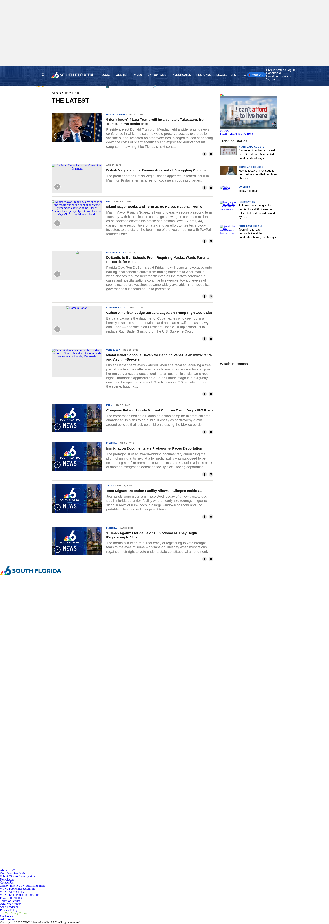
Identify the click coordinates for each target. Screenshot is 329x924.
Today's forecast (249, 190)
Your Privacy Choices (16, 913)
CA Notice (6, 916)
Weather (122, 74)
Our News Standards (12, 873)
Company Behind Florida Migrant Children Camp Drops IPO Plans (159, 410)
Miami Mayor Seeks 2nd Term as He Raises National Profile (154, 207)
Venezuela (113, 350)
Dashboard (273, 73)
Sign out (271, 79)
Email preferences (278, 76)
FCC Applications (11, 897)
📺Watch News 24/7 (117, 86)
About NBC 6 (8, 870)
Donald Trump (115, 114)
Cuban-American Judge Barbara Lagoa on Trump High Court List (159, 313)
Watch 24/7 (257, 74)
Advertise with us (10, 904)
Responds (203, 74)
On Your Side (157, 74)
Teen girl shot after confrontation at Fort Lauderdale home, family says (257, 233)
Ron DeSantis (115, 252)
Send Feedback (9, 907)
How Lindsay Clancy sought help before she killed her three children (258, 174)
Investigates (181, 74)
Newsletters (226, 74)
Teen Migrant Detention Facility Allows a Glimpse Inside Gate (155, 491)
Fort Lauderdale (251, 226)
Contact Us (7, 882)
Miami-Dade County (251, 147)
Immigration (247, 202)
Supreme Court (116, 307)
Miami (109, 201)
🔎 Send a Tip (161, 86)
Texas (110, 485)
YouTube (69, 86)
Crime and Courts (251, 167)
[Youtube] (107, 867)
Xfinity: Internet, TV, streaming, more (22, 885)
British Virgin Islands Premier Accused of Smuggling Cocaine (156, 170)
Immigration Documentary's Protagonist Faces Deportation (154, 448)
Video (138, 74)
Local (106, 74)
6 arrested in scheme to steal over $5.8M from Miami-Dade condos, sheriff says (257, 154)
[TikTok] (107, 794)
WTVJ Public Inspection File (17, 888)
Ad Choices (7, 919)
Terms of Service (10, 900)
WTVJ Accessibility (12, 891)
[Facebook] (107, 648)
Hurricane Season (90, 86)
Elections (54, 86)
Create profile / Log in (280, 70)
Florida (111, 443)
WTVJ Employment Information (19, 894)
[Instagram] (107, 721)
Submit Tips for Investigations (18, 876)
